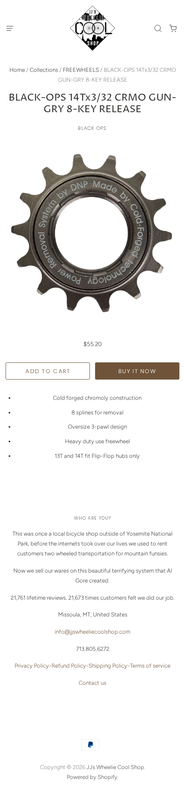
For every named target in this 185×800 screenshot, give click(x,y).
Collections (44, 70)
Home (17, 70)
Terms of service (150, 665)
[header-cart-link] (173, 28)
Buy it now (137, 371)
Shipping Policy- (109, 665)
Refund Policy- (70, 665)
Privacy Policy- (33, 665)
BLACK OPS (92, 128)
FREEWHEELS (81, 70)
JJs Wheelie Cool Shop (115, 767)
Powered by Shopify (92, 777)
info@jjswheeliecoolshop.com (92, 631)
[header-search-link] (158, 28)
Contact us (92, 683)
